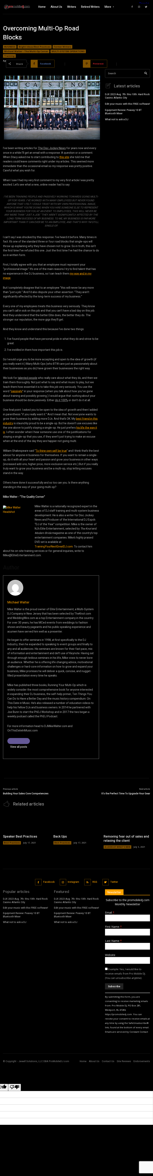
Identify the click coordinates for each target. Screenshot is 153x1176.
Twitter (114, 882)
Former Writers (62, 46)
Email (109, 912)
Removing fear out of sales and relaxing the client (126, 838)
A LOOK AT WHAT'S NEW (117, 847)
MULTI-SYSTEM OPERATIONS (68, 51)
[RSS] (87, 882)
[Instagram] (139, 7)
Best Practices (12, 842)
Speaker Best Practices (20, 836)
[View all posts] (18, 741)
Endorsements (141, 1061)
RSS (94, 882)
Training (9, 55)
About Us (94, 1061)
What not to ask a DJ (116, 119)
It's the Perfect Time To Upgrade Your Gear (125, 793)
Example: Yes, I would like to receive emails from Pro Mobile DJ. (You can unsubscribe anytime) (125, 973)
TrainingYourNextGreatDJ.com (54, 546)
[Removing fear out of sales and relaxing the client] (127, 821)
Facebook (49, 882)
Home (83, 1061)
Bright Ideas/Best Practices (34, 46)
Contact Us (108, 1061)
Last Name (113, 941)
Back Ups (60, 836)
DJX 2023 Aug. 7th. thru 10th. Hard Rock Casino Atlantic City (127, 96)
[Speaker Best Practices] (26, 821)
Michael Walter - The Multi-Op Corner (26, 51)
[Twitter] (146, 7)
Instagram (73, 882)
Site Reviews (124, 1061)
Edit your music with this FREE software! (127, 104)
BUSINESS (9, 46)
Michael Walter (18, 602)
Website (110, 955)
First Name (113, 927)
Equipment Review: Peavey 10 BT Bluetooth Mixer (123, 111)
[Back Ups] (76, 821)
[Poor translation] (14, 1087)
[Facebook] (132, 7)
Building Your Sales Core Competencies (25, 793)
